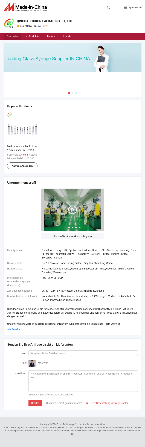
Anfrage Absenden (22, 165)
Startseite (12, 36)
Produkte (33, 36)
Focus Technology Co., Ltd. (69, 424)
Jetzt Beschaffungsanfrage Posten (107, 403)
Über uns (50, 36)
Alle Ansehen (14, 329)
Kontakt (66, 36)
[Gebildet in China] (26, 7)
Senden (35, 403)
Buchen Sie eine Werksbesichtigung (72, 236)
